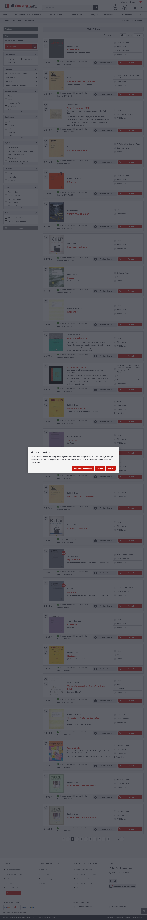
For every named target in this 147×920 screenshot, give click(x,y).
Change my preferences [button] (83, 468)
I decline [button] (100, 468)
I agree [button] (110, 468)
